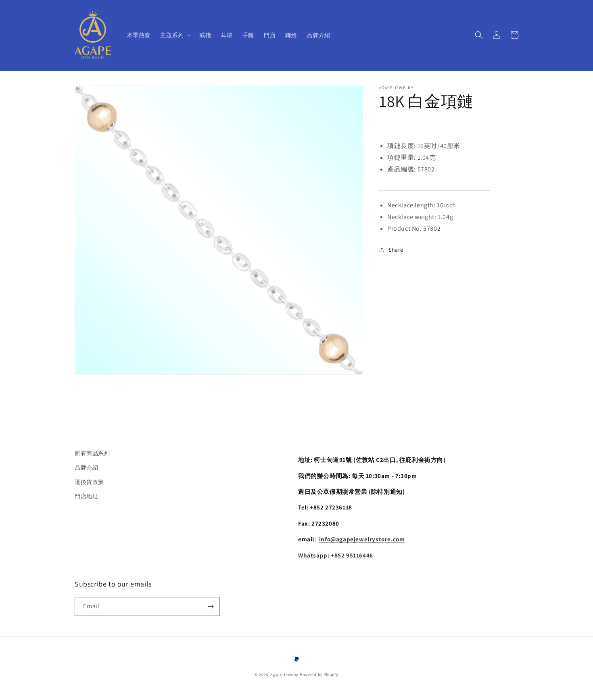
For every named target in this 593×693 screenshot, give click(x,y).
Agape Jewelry (284, 674)
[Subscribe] (210, 606)
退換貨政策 (89, 482)
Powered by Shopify (319, 674)
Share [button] (395, 249)
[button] (174, 35)
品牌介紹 (86, 467)
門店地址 (86, 496)
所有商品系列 (92, 453)
